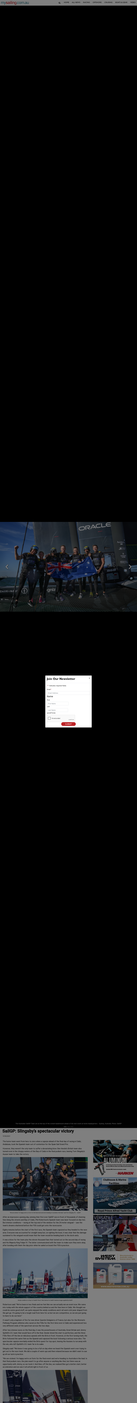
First (48, 700)
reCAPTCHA (51, 713)
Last (48, 706)
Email (49, 689)
